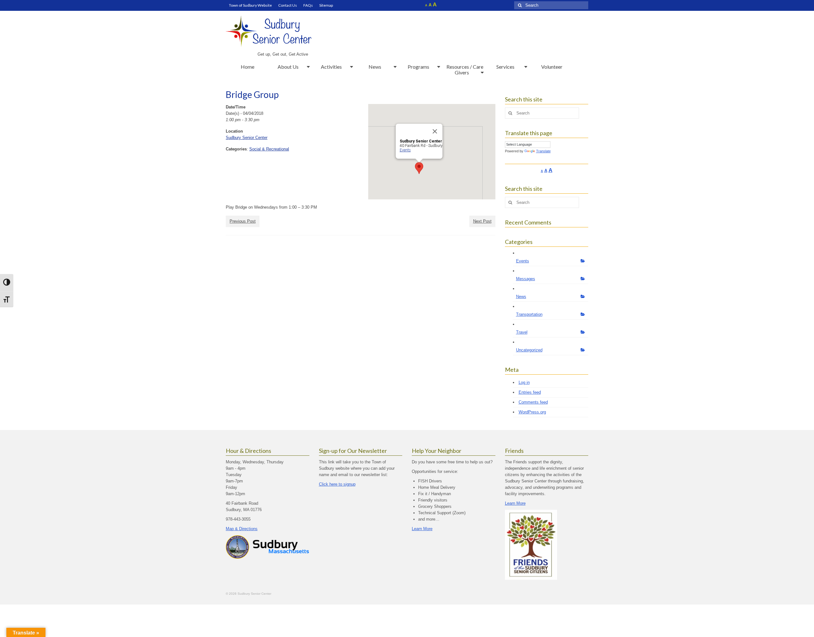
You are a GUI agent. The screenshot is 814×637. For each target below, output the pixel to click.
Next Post (482, 221)
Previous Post (243, 221)
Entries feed (530, 392)
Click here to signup (337, 484)
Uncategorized (529, 350)
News (521, 296)
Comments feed (533, 402)
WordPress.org (532, 412)
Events (404, 150)
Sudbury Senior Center (246, 137)
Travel (522, 332)
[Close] (434, 131)
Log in (524, 382)
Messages (525, 278)
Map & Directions (242, 528)
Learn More (422, 528)
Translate (543, 151)
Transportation (529, 314)
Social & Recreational (269, 149)
